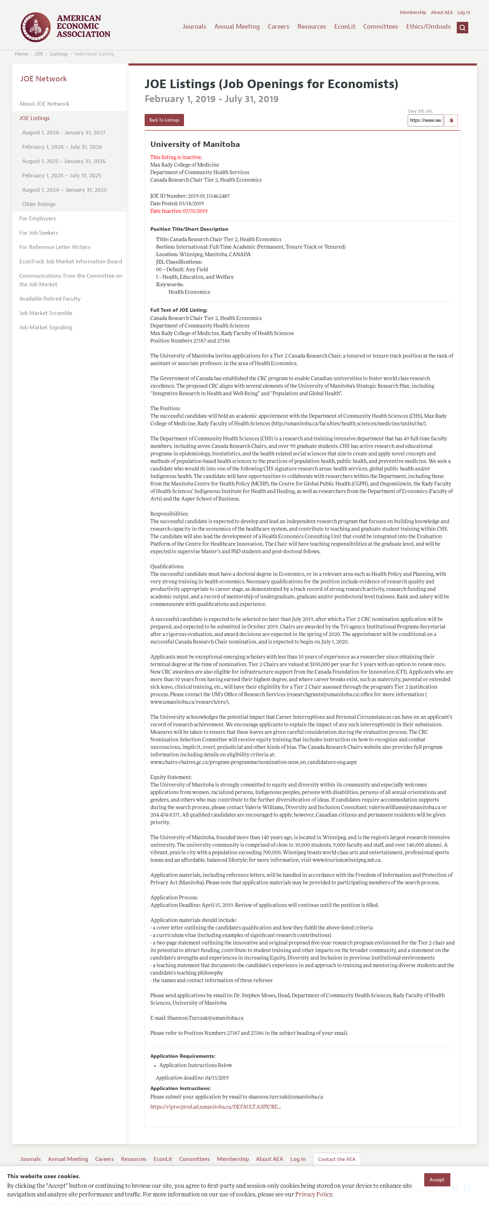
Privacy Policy (313, 1195)
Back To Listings (164, 120)
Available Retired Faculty (50, 298)
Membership (413, 12)
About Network (44, 103)
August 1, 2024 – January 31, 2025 (64, 189)
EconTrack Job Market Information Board (70, 261)
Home (21, 54)
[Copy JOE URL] (451, 120)
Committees (380, 26)
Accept (437, 1179)
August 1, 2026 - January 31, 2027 (63, 132)
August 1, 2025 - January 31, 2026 (64, 161)
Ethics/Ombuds (428, 26)
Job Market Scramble (45, 313)
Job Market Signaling (45, 327)
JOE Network (43, 79)
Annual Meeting (237, 26)
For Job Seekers (38, 232)
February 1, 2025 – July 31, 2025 (61, 175)
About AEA (442, 12)
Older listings (38, 204)
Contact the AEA (336, 1159)
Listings (59, 54)
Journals (194, 26)
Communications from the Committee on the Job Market (70, 280)
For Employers (37, 218)
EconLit (344, 26)
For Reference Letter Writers (55, 247)
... (215, 1107)
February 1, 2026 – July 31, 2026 (62, 146)
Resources (311, 26)
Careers (278, 26)
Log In (463, 12)
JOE (39, 54)
